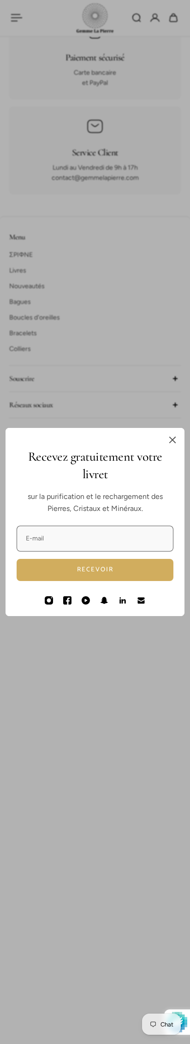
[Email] (141, 600)
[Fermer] (172, 440)
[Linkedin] (122, 600)
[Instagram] (48, 600)
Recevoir (95, 569)
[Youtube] (85, 600)
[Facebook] (67, 600)
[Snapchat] (104, 600)
